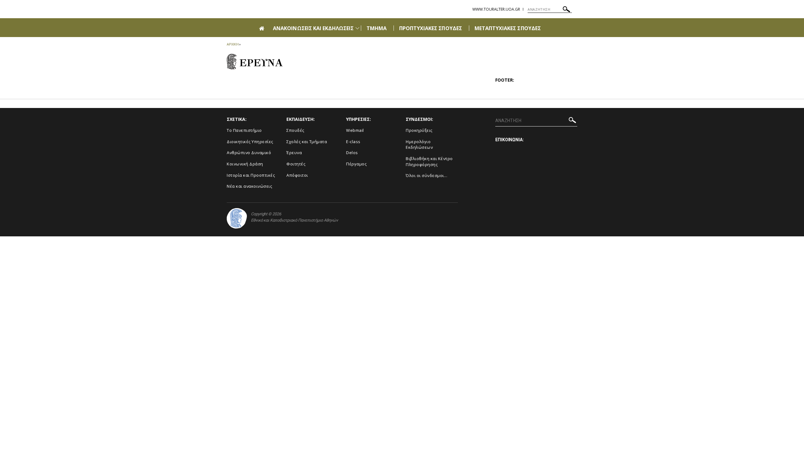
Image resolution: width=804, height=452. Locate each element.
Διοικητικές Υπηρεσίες (250, 141)
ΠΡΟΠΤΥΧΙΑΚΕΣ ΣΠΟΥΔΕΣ (430, 28)
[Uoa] (237, 218)
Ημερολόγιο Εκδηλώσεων (419, 144)
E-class (353, 141)
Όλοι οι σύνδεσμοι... (426, 175)
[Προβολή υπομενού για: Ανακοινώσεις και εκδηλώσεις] (357, 28)
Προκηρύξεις (419, 130)
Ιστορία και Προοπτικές (251, 175)
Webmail (355, 130)
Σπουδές (295, 130)
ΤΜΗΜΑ (377, 28)
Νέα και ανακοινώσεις (249, 186)
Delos (352, 152)
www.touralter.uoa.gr (496, 9)
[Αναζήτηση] (566, 10)
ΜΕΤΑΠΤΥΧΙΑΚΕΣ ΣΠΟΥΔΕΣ (508, 28)
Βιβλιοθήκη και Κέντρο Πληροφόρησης (429, 161)
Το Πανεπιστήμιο (244, 130)
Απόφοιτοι (297, 175)
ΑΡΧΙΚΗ (232, 44)
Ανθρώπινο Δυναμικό (249, 152)
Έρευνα (294, 152)
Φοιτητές (295, 164)
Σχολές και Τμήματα (306, 141)
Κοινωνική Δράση (245, 164)
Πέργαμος (356, 164)
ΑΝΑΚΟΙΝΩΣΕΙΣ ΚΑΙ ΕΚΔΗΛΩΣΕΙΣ (313, 28)
